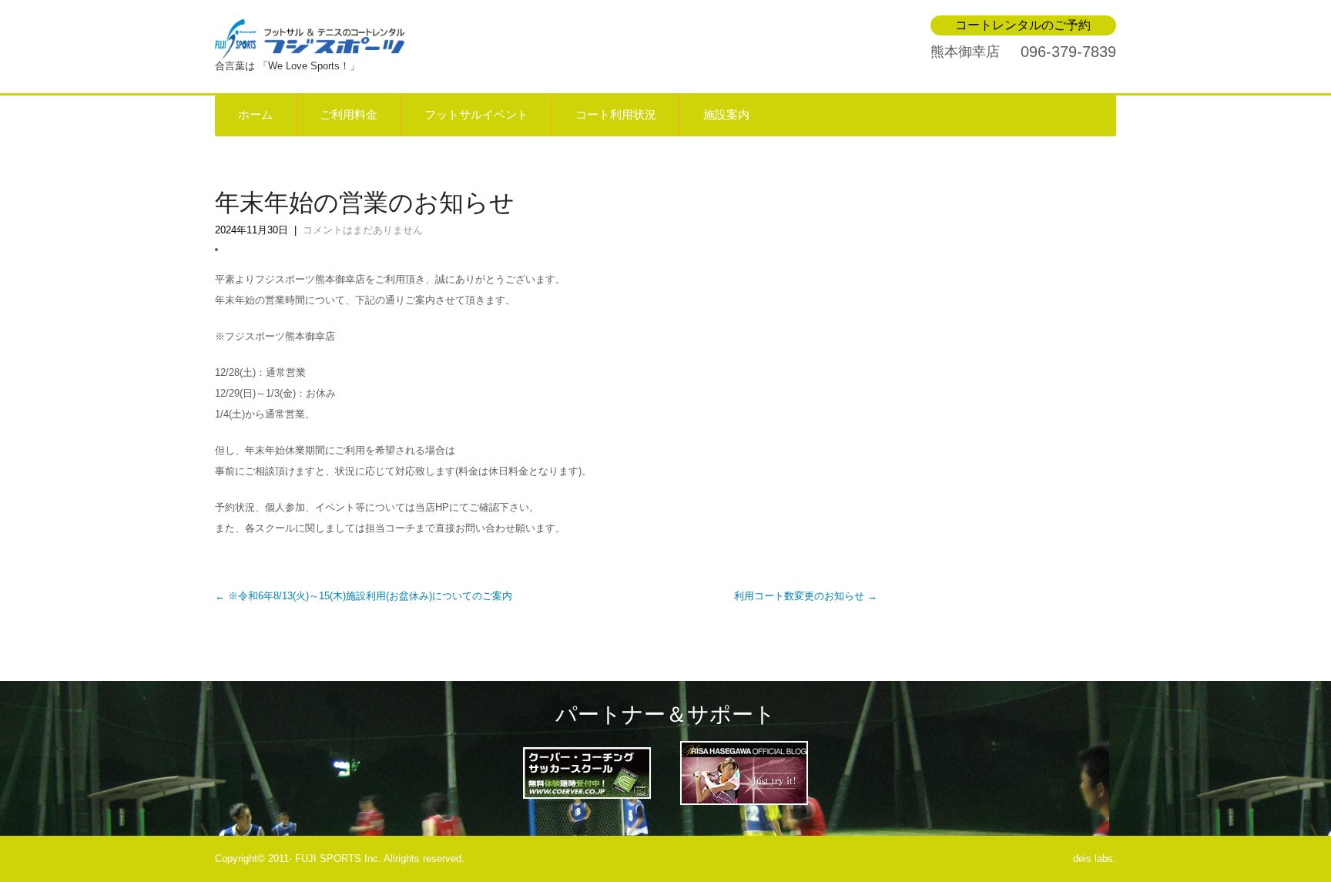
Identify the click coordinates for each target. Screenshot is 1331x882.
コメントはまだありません (363, 230)
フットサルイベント (476, 115)
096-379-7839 (1068, 51)
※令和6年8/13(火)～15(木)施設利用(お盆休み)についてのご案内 (363, 596)
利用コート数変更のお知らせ (805, 596)
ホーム (255, 115)
